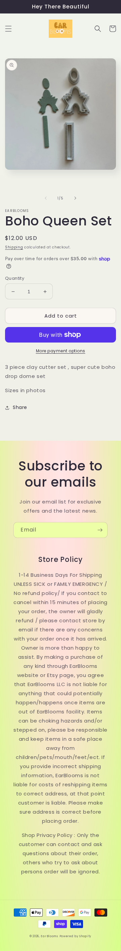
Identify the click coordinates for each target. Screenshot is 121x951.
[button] (8, 28)
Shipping (14, 247)
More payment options (60, 351)
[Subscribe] (99, 530)
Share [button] (20, 407)
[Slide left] (45, 198)
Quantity (14, 278)
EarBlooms (49, 936)
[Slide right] (75, 198)
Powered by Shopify (75, 936)
